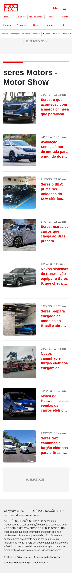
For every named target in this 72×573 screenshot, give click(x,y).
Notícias (5, 33)
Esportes (21, 25)
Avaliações (15, 33)
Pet (64, 25)
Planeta (7, 25)
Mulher (50, 25)
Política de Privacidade (17, 557)
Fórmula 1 (67, 33)
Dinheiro (20, 17)
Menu (36, 25)
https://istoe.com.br (23, 550)
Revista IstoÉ (36, 17)
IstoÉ (6, 17)
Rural (51, 17)
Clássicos (36, 33)
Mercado (46, 33)
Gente (65, 17)
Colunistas (26, 33)
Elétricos (56, 33)
